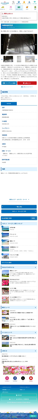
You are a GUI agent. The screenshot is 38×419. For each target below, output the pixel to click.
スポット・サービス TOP (19, 211)
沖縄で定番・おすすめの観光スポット (12, 21)
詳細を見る (14, 416)
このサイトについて (6, 387)
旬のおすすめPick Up (8, 267)
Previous (2, 44)
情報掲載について (6, 389)
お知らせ (4, 350)
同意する (33, 416)
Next (36, 44)
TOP (2, 21)
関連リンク (22, 389)
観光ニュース (6, 307)
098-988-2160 (5, 117)
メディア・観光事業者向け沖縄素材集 (20, 399)
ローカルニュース (7, 332)
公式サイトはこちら (7, 131)
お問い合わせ (5, 392)
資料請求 (20, 395)
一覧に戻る (19, 206)
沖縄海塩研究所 (25, 21)
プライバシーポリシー (25, 387)
